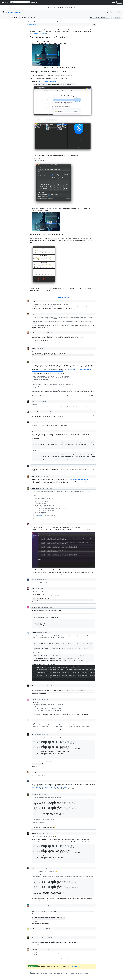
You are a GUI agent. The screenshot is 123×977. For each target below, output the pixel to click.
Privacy (46, 973)
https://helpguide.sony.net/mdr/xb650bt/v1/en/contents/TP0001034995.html (50, 787)
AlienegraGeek (35, 685)
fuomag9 (34, 632)
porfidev (34, 905)
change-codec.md (14, 12)
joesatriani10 (35, 411)
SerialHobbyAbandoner (37, 720)
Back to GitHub (39, 2)
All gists (33, 2)
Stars (23, 17)
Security (50, 973)
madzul (34, 348)
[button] (109, 18)
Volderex (34, 928)
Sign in (113, 2)
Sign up (119, 2)
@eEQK (42, 491)
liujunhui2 (34, 314)
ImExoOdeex (35, 949)
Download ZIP (117, 17)
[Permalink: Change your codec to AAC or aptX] (29, 72)
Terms (42, 973)
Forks (32, 17)
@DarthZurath (39, 953)
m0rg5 (33, 301)
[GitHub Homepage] (31, 973)
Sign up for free (32, 966)
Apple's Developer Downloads (47, 81)
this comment (41, 500)
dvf (6, 12)
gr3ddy (34, 794)
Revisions (14, 17)
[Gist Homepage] (5, 2)
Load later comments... (63, 958)
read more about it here (40, 33)
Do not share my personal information (85, 973)
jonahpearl (34, 362)
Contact (67, 973)
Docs (64, 973)
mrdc (33, 607)
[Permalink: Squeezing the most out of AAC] (29, 235)
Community (59, 973)
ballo (33, 699)
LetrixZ (34, 465)
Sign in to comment (72, 966)
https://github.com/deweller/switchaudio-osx (78, 479)
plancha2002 (35, 488)
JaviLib (34, 734)
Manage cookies (73, 973)
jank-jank (34, 781)
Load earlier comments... (64, 297)
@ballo (34, 723)
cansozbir (34, 524)
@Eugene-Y (36, 702)
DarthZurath (35, 937)
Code (6, 17)
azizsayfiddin (35, 772)
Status (55, 973)
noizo (33, 588)
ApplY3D (34, 579)
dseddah (34, 401)
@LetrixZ (34, 479)
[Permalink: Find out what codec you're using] (29, 37)
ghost (33, 431)
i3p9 (33, 476)
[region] (61, 160)
